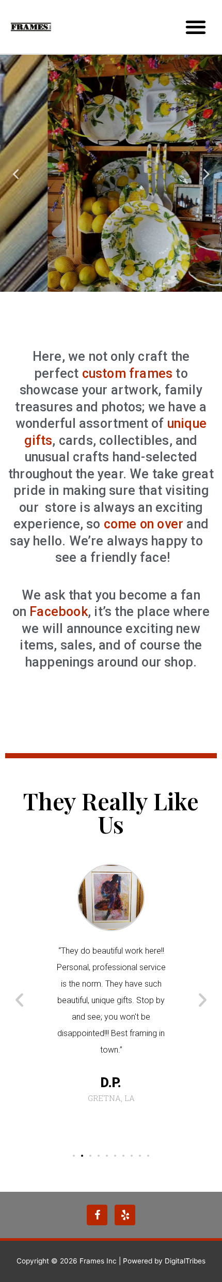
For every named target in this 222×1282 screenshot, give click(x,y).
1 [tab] (106, 284)
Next (206, 173)
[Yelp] (125, 1215)
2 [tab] (116, 284)
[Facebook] (97, 1215)
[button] (74, 1156)
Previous (15, 173)
